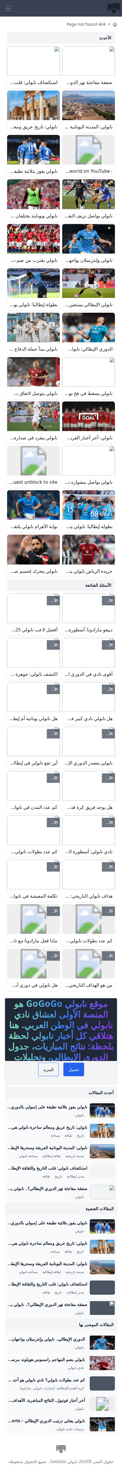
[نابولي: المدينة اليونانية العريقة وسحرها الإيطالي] (102, 1151)
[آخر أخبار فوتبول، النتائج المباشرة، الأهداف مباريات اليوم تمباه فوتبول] (102, 1404)
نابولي (79, 1115)
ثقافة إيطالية (51, 1156)
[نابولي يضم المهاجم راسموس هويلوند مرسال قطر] (102, 1363)
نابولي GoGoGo (64, 1461)
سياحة (55, 1135)
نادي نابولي (76, 1367)
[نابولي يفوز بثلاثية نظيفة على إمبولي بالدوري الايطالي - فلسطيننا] (102, 1110)
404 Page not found (86, 24)
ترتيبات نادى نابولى (70, 1429)
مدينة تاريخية (74, 1156)
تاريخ (80, 1135)
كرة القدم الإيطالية (70, 1388)
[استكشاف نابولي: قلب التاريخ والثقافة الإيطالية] (102, 1172)
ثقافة (68, 1135)
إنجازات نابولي (43, 1388)
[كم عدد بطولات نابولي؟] (102, 1383)
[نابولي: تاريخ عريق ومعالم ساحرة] (102, 1131)
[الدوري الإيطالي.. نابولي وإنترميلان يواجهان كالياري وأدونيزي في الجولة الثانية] (102, 1343)
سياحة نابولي (28, 1156)
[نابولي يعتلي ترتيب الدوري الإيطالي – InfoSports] (102, 1424)
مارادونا (25, 1388)
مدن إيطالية (75, 1176)
